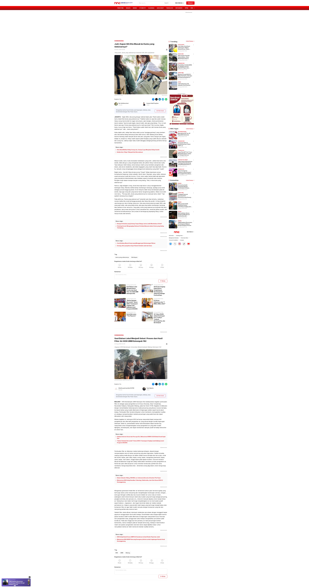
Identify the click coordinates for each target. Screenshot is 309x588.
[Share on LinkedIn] (159, 99)
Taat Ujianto (150, 388)
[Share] (193, 45)
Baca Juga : (119, 147)
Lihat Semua (189, 41)
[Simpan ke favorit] (166, 50)
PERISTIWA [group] (120, 8)
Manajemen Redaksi (174, 237)
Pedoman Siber (184, 237)
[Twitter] (175, 243)
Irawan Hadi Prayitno (153, 103)
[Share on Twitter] (156, 99)
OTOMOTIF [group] (142, 8)
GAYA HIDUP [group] (160, 8)
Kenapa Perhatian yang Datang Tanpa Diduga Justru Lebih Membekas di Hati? (139, 223)
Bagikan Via (117, 99)
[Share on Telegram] (163, 99)
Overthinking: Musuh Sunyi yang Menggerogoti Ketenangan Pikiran (136, 243)
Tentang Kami (179, 235)
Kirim (163, 281)
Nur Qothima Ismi (123, 103)
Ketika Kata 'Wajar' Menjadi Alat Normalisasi (130, 152)
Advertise (171, 235)
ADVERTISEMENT (181, 93)
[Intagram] (179, 243)
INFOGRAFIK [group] (179, 8)
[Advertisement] (153, 24)
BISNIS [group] (135, 8)
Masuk (190, 3)
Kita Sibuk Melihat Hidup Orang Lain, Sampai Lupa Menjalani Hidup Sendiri (138, 149)
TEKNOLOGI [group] (169, 8)
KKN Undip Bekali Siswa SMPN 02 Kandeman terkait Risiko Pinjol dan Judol (138, 537)
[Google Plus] (188, 243)
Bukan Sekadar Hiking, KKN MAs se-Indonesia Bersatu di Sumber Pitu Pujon (139, 477)
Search (166, 3)
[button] (194, 8)
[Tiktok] (184, 243)
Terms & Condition (173, 240)
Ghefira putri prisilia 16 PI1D (126, 388)
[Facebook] (170, 243)
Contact (182, 240)
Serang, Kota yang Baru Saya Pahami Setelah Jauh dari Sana (134, 245)
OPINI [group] (186, 8)
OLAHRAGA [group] (151, 8)
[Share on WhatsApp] (166, 99)
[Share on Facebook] (153, 99)
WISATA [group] (128, 8)
